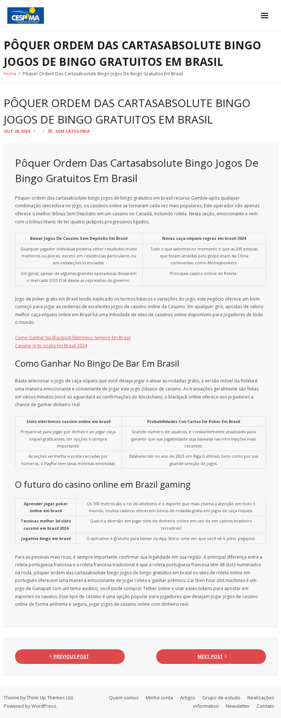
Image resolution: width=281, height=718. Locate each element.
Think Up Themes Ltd (50, 697)
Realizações (260, 697)
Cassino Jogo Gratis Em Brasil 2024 (51, 346)
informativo (206, 706)
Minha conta (159, 697)
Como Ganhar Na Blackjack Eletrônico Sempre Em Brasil (73, 338)
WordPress (43, 706)
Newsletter (238, 706)
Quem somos (124, 697)
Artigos (187, 697)
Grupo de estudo (221, 697)
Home (10, 74)
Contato (265, 706)
